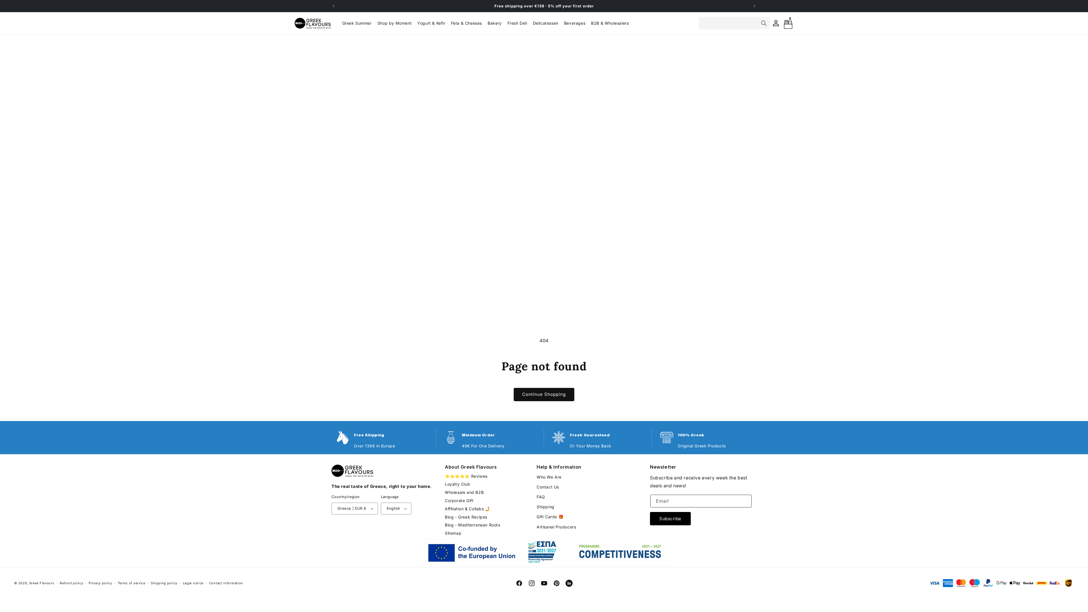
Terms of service (131, 583)
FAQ (541, 496)
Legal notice (193, 583)
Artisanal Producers (556, 526)
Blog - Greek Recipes (466, 517)
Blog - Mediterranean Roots (472, 524)
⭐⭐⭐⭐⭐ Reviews (466, 476)
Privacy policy (100, 583)
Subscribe (670, 518)
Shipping (545, 506)
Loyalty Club (457, 484)
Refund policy (71, 583)
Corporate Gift (459, 500)
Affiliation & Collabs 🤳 (467, 508)
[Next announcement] (754, 6)
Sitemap (453, 533)
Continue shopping (544, 394)
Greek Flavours (41, 583)
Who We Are (549, 477)
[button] (395, 23)
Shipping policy (164, 583)
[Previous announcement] (333, 6)
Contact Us (548, 486)
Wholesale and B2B (464, 492)
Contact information (226, 583)
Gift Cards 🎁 (550, 516)
